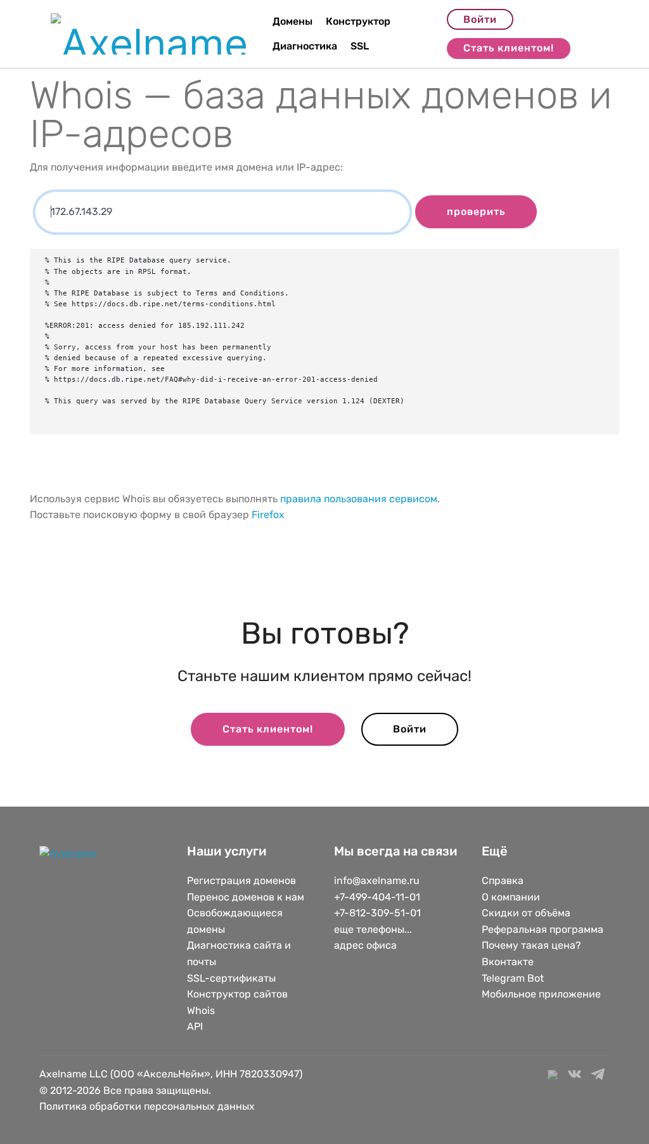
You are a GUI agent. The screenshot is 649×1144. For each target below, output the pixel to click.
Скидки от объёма (526, 913)
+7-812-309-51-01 (377, 913)
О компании (511, 897)
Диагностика (305, 46)
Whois (201, 1010)
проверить (476, 211)
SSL (359, 46)
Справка (503, 880)
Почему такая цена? (531, 945)
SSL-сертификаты (232, 978)
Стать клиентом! (508, 48)
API (195, 1026)
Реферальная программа (542, 929)
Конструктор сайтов (237, 994)
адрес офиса (365, 945)
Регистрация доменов (241, 880)
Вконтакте (508, 962)
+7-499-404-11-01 (377, 897)
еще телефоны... (373, 929)
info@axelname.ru (377, 880)
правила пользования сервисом (358, 499)
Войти (480, 19)
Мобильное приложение (541, 994)
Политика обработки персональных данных (147, 1106)
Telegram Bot (513, 978)
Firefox (268, 515)
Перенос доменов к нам (245, 897)
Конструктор (358, 21)
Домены (292, 21)
